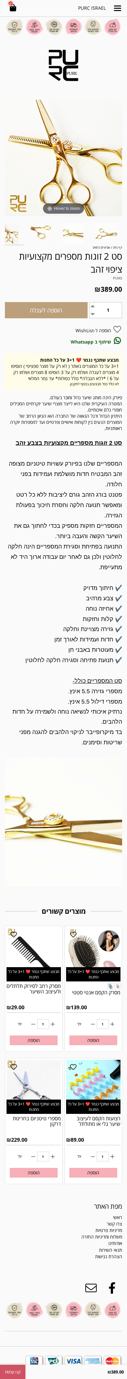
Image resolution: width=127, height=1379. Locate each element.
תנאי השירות (110, 1250)
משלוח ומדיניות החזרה (101, 1237)
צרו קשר (114, 1224)
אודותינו (115, 1243)
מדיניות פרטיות (108, 1230)
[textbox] (95, 1253)
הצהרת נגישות (108, 1256)
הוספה (93, 1040)
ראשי (117, 1217)
